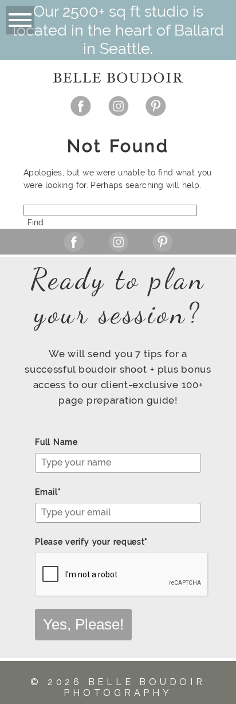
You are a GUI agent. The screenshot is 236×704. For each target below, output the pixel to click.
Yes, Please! (83, 624)
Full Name (56, 442)
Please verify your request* (91, 541)
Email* (48, 491)
